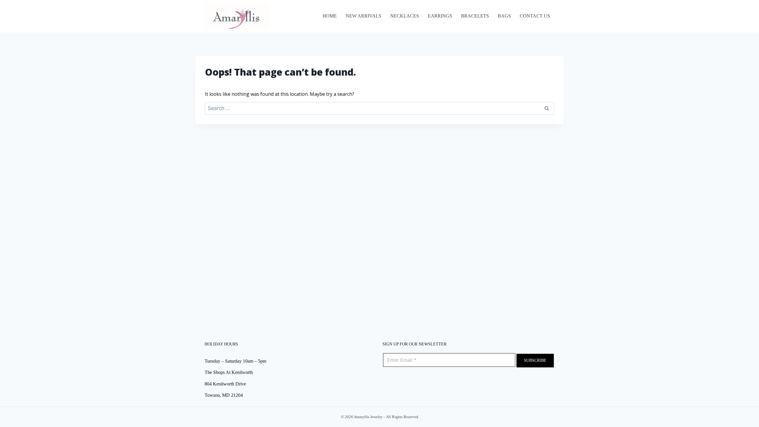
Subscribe (535, 360)
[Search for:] (379, 108)
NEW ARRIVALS (363, 15)
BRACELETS (475, 15)
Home (330, 15)
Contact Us (535, 15)
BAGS (504, 15)
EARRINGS (440, 15)
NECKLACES (404, 15)
